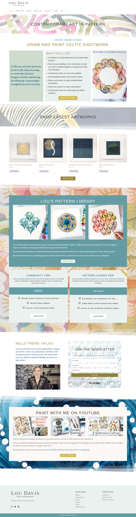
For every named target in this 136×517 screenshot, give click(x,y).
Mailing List (107, 497)
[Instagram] (12, 507)
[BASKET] (62, 11)
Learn (28, 11)
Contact (47, 11)
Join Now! (38, 316)
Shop (56, 11)
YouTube (53, 449)
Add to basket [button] (14, 171)
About (77, 495)
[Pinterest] (18, 507)
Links (77, 504)
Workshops (80, 507)
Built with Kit (94, 383)
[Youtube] (15, 507)
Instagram (86, 449)
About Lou (38, 11)
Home (11, 11)
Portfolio (20, 11)
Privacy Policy (108, 499)
